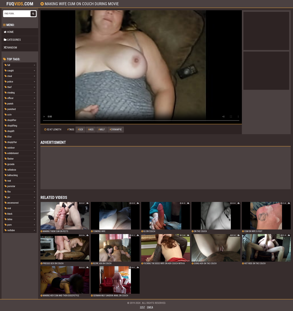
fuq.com (19, 4)
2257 (142, 307)
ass (91, 129)
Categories (13, 39)
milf (101, 129)
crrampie (116, 129)
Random (12, 47)
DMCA (150, 307)
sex (80, 129)
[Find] (33, 13)
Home (10, 32)
